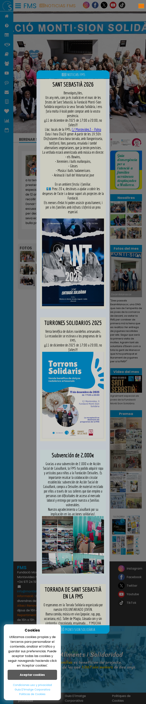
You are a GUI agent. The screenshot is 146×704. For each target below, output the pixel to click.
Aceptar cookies (32, 675)
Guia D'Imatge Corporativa (32, 689)
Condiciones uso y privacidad (32, 685)
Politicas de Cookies (32, 694)
